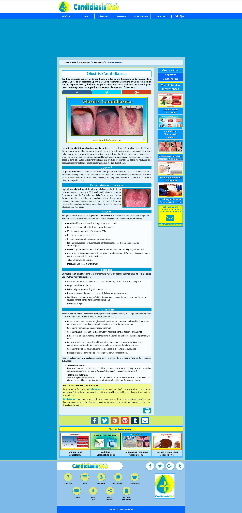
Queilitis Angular (170, 79)
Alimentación (141, 16)
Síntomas (103, 16)
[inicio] (165, 498)
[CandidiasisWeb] (95, 11)
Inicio (67, 62)
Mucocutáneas (84, 62)
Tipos (85, 16)
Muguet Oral (170, 74)
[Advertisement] (121, 38)
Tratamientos (122, 16)
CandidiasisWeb (95, 389)
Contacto (160, 16)
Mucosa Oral (98, 62)
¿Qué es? (66, 16)
